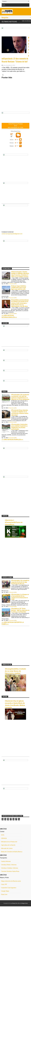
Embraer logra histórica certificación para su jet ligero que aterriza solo (18, 287)
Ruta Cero (4, 894)
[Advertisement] (15, 94)
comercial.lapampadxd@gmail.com (12, 233)
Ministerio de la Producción (9, 841)
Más (16, 283)
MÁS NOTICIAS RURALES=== (13, 439)
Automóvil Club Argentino (8, 887)
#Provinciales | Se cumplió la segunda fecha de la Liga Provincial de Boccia (20, 582)
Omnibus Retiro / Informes (8, 864)
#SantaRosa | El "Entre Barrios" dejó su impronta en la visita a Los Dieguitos (20, 610)
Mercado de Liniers (6, 848)
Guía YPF (4, 884)
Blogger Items (24, 903)
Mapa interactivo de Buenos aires (11, 881)
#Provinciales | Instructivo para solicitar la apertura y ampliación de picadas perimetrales (19, 427)
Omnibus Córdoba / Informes (9, 868)
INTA (2, 835)
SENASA (4, 838)
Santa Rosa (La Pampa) (15, 124)
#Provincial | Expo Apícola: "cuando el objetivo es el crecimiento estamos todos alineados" (19, 412)
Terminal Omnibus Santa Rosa (10, 871)
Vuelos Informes (6, 861)
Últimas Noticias (9, 21)
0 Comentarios (11, 283)
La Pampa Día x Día (15, 903)
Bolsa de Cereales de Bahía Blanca (11, 851)
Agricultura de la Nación (8, 845)
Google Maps (5, 891)
